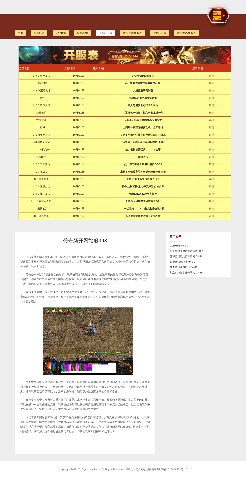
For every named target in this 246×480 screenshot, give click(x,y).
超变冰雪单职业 (178, 261)
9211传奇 (175, 245)
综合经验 (39, 33)
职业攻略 (60, 33)
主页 (20, 33)
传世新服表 (159, 33)
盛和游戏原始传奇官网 (182, 256)
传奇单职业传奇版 (180, 267)
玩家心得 (82, 33)
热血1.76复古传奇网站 (182, 272)
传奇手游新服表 (132, 33)
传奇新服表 (105, 33)
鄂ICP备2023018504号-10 (172, 469)
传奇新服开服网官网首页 (184, 251)
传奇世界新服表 (186, 33)
